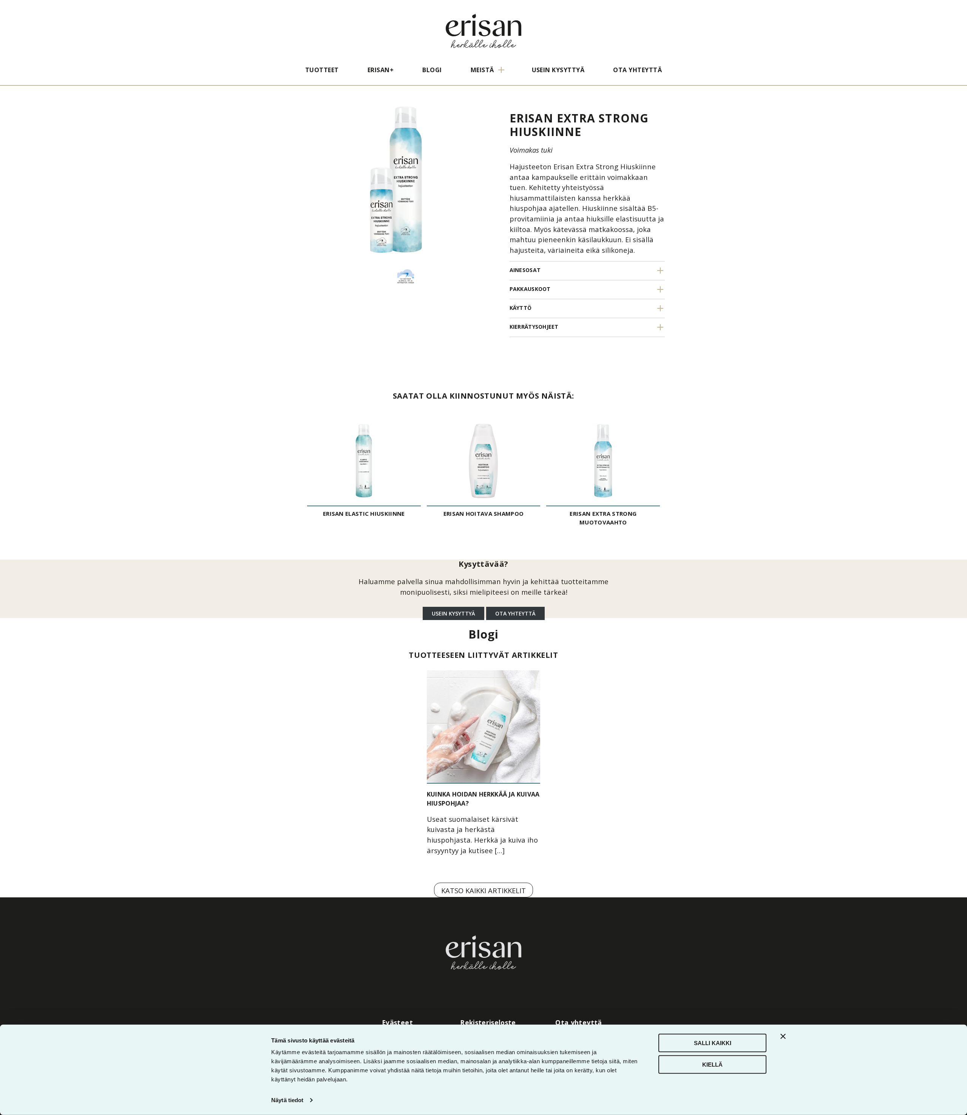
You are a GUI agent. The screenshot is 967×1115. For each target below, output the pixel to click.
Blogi (432, 70)
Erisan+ (381, 70)
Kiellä (712, 1064)
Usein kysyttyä (558, 70)
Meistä (482, 70)
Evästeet (397, 1022)
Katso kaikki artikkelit (483, 890)
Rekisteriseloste (488, 1022)
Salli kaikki (712, 1043)
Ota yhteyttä (637, 70)
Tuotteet (322, 70)
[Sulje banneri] (783, 1036)
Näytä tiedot (287, 1100)
